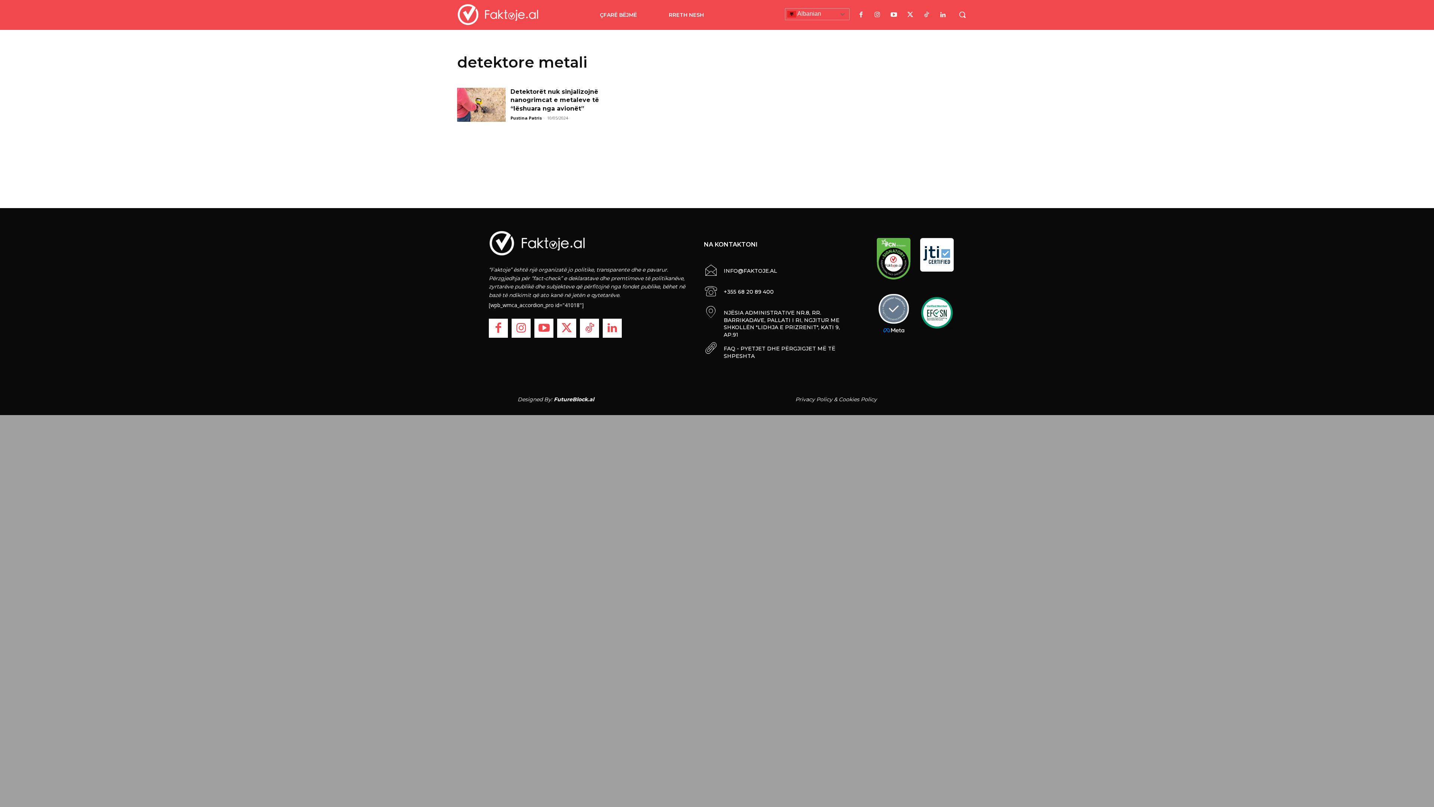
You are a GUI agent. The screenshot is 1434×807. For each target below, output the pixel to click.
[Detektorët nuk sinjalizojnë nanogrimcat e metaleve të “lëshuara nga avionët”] (481, 105)
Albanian (808, 13)
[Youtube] (893, 15)
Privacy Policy (813, 399)
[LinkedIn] (943, 15)
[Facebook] (860, 15)
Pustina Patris (526, 118)
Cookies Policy (858, 399)
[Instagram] (877, 15)
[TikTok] (926, 15)
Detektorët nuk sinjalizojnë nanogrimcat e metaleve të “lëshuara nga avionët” (554, 100)
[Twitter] (910, 15)
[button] (962, 14)
